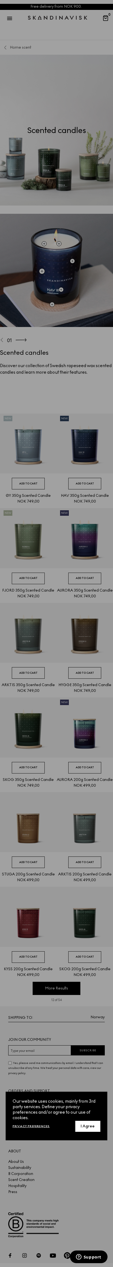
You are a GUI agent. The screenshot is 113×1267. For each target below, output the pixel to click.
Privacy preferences (31, 1126)
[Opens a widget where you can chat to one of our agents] (89, 1257)
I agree (88, 1126)
